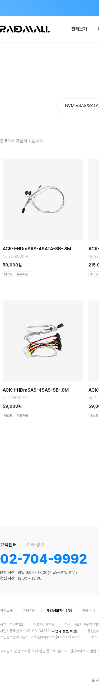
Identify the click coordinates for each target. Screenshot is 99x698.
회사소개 (6, 610)
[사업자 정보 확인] (63, 631)
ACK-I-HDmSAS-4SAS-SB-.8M (36, 390)
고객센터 (8, 544)
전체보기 (79, 29)
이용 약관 (29, 610)
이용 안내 (89, 610)
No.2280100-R (15, 397)
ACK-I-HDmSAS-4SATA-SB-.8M (37, 248)
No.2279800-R (15, 256)
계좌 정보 (35, 544)
